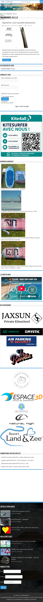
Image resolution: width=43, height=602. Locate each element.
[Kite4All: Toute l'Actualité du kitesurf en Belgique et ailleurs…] (21, 6)
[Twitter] (25, 2)
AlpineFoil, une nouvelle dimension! (18, 23)
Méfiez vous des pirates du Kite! (22, 549)
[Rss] (21, 2)
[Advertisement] (21, 487)
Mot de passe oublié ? (7, 103)
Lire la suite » (6, 60)
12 (20, 513)
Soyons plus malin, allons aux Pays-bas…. (25, 527)
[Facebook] (23, 2)
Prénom (2, 576)
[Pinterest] (27, 2)
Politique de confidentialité (14, 599)
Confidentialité (24, 595)
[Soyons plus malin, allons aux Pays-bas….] (5, 530)
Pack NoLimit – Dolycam (19, 519)
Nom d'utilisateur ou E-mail (9, 78)
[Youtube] (29, 2)
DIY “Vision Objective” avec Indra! (24, 460)
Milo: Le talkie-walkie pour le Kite (24, 457)
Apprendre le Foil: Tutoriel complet (23, 541)
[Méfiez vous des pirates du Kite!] (5, 551)
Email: (2, 582)
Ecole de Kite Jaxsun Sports (20, 511)
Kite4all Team (6, 25)
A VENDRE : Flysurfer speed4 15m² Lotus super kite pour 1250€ (19, 211)
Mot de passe (5, 85)
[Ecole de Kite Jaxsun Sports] (5, 513)
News (22, 25)
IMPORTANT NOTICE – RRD (20, 463)
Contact (16, 595)
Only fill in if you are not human (10, 93)
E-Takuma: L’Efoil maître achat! (20, 466)
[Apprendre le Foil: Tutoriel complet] (5, 543)
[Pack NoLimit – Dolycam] (5, 521)
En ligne (8, 69)
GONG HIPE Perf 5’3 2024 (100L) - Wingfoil (13, 189)
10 (20, 521)
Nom (1, 571)
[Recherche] (41, 1)
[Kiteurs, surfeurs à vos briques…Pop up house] (5, 560)
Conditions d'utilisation (29, 599)
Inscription (4, 101)
